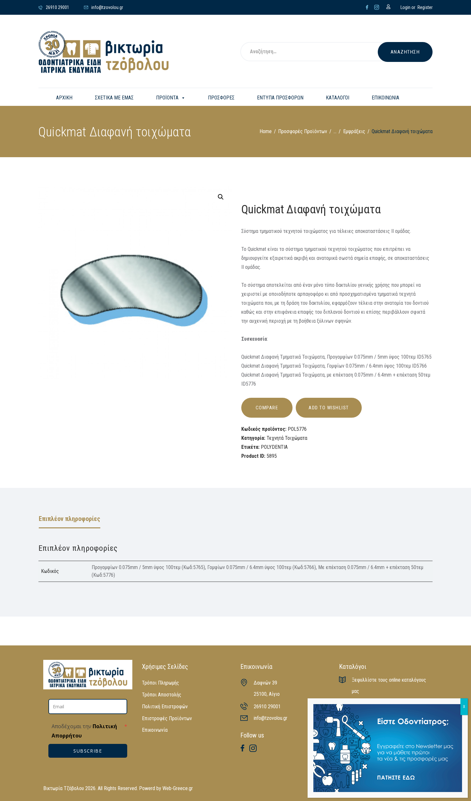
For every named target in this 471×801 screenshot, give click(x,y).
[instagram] (376, 7)
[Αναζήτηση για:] (317, 52)
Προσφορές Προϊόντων (302, 131)
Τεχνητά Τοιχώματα (287, 438)
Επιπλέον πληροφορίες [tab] (69, 519)
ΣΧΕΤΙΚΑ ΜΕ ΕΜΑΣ (114, 98)
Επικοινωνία (155, 730)
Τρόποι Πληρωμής (160, 683)
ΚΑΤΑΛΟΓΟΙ (337, 98)
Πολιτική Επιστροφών (165, 706)
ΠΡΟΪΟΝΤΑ (167, 98)
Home (266, 131)
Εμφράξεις (354, 131)
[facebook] (367, 7)
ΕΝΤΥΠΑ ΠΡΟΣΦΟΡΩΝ (280, 98)
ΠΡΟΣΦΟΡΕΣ (221, 98)
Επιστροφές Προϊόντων (167, 718)
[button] (221, 197)
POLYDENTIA (274, 447)
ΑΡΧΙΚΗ (64, 98)
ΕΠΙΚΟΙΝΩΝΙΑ (385, 98)
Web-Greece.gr (177, 788)
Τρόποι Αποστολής (161, 695)
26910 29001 (267, 706)
